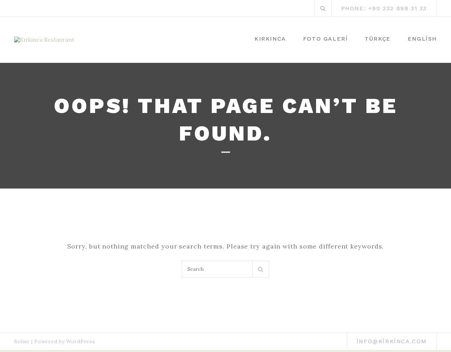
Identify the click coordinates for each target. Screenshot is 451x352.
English (422, 38)
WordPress (80, 341)
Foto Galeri (325, 38)
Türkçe (378, 38)
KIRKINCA (270, 38)
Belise (22, 341)
